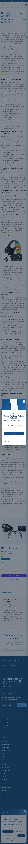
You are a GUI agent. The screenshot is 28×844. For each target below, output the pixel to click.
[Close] (24, 401)
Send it (14, 433)
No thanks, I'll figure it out (14, 441)
